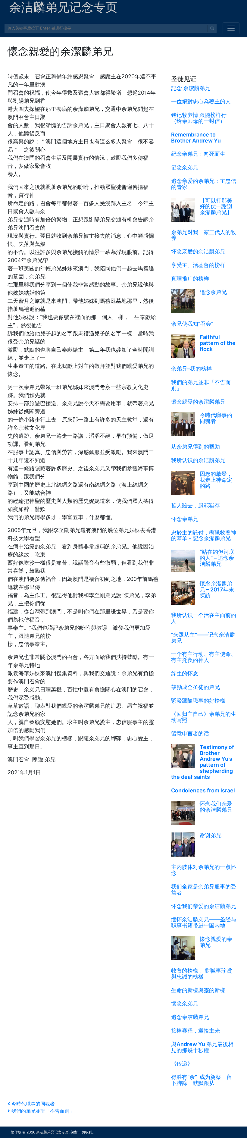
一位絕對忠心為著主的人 (201, 101)
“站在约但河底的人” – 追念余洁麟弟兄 (217, 558)
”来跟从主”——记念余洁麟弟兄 (203, 638)
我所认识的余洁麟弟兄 (198, 460)
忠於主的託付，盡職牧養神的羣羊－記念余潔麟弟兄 (203, 535)
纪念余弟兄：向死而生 (198, 154)
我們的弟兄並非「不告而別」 (201, 385)
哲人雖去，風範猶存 (195, 505)
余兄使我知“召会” (192, 324)
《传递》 (182, 1063)
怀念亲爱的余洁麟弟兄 (198, 251)
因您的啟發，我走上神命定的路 (216, 480)
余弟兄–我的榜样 (191, 368)
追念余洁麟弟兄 (190, 1017)
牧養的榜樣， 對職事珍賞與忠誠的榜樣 (201, 973)
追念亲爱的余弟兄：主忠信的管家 (203, 184)
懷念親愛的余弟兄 (216, 942)
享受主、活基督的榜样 (198, 265)
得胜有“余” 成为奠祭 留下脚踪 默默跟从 (201, 1080)
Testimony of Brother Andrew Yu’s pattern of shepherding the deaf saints (202, 762)
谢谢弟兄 (210, 835)
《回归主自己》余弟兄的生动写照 (203, 717)
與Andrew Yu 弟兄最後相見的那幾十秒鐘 (202, 1047)
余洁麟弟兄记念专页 (52, 1132)
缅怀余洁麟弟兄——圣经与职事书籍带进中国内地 (203, 922)
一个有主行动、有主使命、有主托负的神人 (203, 657)
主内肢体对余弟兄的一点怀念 (203, 870)
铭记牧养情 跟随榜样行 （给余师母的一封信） (199, 118)
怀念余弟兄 (184, 519)
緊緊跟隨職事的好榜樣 (198, 700)
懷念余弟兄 (184, 1003)
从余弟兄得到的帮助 (195, 446)
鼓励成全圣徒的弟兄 (195, 687)
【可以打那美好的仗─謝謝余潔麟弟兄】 (216, 206)
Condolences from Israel (203, 790)
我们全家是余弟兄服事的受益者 (203, 889)
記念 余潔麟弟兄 (190, 88)
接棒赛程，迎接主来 (195, 1030)
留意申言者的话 (190, 733)
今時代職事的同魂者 (216, 418)
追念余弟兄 (213, 292)
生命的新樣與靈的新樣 (198, 990)
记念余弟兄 (184, 167)
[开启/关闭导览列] (231, 28)
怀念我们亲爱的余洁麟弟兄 (216, 807)
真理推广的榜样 (190, 278)
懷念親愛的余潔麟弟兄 (198, 402)
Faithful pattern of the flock (218, 343)
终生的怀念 (184, 673)
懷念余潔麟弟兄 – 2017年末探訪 (217, 589)
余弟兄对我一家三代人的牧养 (203, 235)
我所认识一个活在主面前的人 (203, 618)
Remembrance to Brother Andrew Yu (196, 137)
